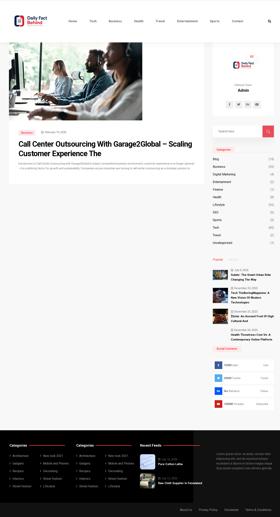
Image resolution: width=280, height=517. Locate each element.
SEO (215, 212)
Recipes (18, 471)
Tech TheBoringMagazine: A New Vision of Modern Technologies (250, 297)
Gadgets (18, 463)
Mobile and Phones (56, 463)
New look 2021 (53, 456)
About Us (186, 510)
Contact (237, 21)
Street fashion (52, 478)
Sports (215, 21)
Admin (243, 90)
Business (115, 21)
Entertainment (187, 21)
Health (138, 21)
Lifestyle (219, 205)
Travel (160, 21)
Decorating (50, 471)
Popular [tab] (218, 259)
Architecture (21, 456)
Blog (216, 159)
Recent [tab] (233, 259)
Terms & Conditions (258, 510)
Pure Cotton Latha (170, 464)
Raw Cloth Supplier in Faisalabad (180, 483)
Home (73, 21)
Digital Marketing (224, 174)
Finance (218, 189)
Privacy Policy (208, 510)
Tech (93, 21)
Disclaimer (231, 510)
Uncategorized (222, 243)
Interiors (18, 478)
